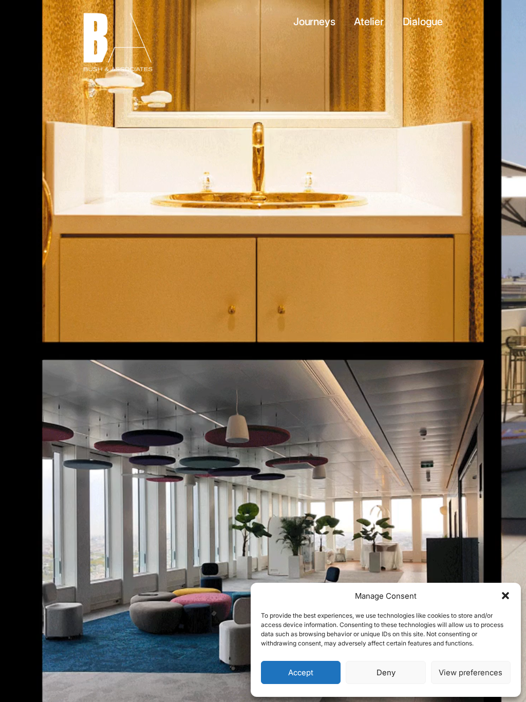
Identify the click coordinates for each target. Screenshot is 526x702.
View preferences (470, 672)
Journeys (315, 21)
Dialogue (423, 21)
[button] (505, 595)
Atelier (370, 21)
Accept (300, 672)
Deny (386, 672)
